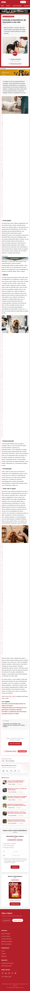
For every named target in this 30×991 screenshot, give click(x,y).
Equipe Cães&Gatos (16, 59)
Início (2, 5)
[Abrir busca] (28, 2)
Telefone (3, 953)
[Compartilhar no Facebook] (18, 770)
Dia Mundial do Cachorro (7, 963)
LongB (21, 987)
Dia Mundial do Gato (6, 965)
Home (3, 760)
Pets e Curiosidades (8, 16)
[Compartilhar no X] (11, 770)
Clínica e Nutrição (5, 933)
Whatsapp (3, 956)
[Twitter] (12, 973)
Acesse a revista (15, 904)
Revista (8, 5)
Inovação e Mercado (6, 938)
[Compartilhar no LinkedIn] (7, 770)
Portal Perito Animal (10, 696)
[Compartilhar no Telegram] (15, 770)
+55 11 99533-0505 (6, 976)
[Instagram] (2, 973)
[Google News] (15, 973)
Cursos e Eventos (5, 936)
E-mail (3, 951)
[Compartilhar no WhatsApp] (3, 770)
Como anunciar (6, 920)
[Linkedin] (6, 973)
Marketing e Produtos (6, 941)
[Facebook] (9, 973)
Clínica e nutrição (17, 5)
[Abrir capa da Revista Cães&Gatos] (15, 890)
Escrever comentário (15, 743)
